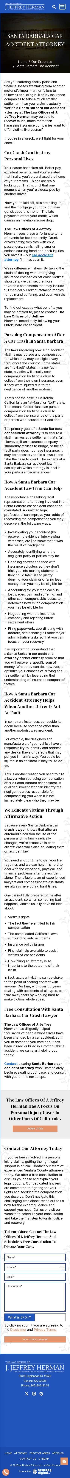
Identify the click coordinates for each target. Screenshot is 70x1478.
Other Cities (35, 1128)
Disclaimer (18, 1330)
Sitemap (43, 1458)
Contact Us (28, 1458)
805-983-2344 (40, 1385)
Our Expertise (41, 62)
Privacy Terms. (45, 1330)
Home (22, 62)
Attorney (20, 1453)
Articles (58, 1453)
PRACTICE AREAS (39, 1453)
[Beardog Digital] (42, 1472)
